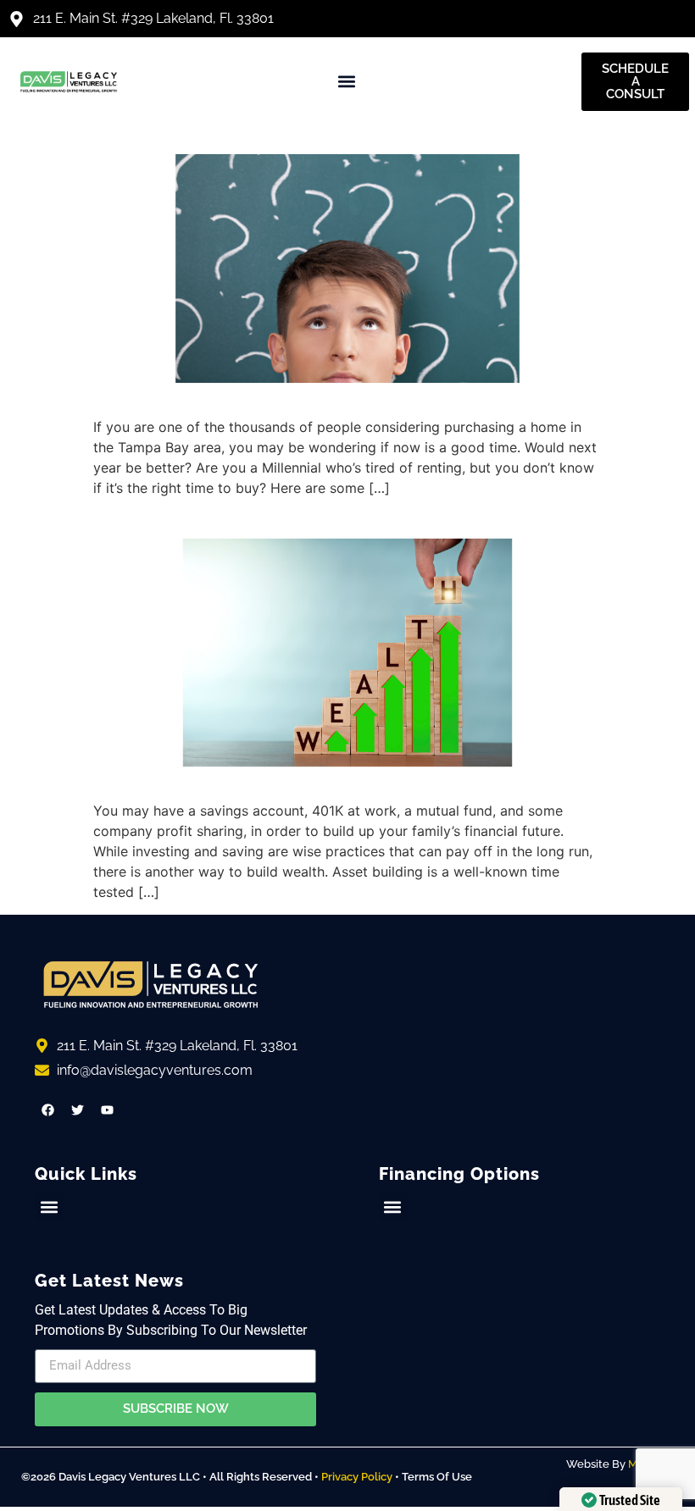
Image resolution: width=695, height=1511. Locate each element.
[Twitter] (77, 1110)
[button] (347, 82)
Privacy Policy (356, 1476)
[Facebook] (47, 1110)
